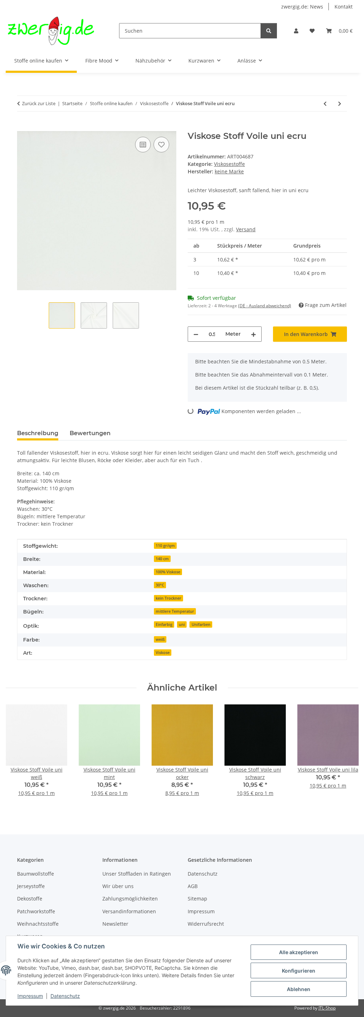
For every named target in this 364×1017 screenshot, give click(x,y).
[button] (296, 30)
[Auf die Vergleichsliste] (143, 144)
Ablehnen (298, 989)
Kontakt (343, 6)
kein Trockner (168, 598)
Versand (246, 229)
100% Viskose (168, 571)
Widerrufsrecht (206, 923)
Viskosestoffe (229, 164)
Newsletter (115, 923)
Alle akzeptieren (298, 952)
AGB (193, 886)
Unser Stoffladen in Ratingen (136, 873)
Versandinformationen (129, 911)
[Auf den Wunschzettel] (161, 144)
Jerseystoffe (31, 886)
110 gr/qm (165, 545)
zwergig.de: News (302, 6)
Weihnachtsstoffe (38, 923)
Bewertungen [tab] (90, 433)
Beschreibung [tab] (37, 433)
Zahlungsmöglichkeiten (130, 898)
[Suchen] (269, 30)
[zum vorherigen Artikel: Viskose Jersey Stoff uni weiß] (325, 103)
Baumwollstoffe (35, 873)
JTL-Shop (327, 1008)
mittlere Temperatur (175, 611)
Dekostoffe (29, 898)
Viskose (163, 652)
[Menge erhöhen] (253, 334)
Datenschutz (65, 996)
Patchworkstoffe (36, 911)
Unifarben (201, 624)
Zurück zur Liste (38, 103)
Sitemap (197, 898)
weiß (160, 639)
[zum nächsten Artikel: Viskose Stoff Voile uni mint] (339, 103)
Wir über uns (118, 886)
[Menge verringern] (196, 334)
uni (182, 624)
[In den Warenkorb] (22, 127)
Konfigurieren (298, 971)
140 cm (162, 558)
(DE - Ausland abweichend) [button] (264, 306)
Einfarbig (164, 624)
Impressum (30, 996)
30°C (160, 585)
